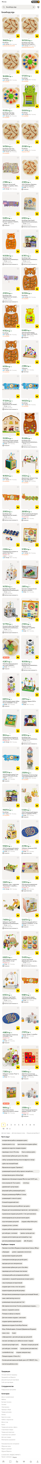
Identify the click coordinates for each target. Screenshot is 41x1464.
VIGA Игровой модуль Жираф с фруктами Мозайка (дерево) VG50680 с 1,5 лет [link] (30, 333)
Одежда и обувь (6, 1409)
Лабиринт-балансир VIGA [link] (29, 848)
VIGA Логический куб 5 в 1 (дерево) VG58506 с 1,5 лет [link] (30, 922)
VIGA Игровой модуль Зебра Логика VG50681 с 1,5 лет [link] (11, 702)
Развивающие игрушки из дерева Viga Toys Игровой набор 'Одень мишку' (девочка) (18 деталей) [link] (10, 738)
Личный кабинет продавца (9, 1375)
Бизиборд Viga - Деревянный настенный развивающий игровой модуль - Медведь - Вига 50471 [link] (10, 514)
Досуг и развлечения (8, 1397)
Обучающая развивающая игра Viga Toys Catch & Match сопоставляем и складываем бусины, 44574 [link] (30, 885)
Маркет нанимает (7, 1449)
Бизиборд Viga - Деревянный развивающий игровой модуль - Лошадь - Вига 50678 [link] (30, 441)
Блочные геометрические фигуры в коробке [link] (29, 589)
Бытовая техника (6, 1402)
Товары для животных (8, 1432)
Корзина (30, 1461)
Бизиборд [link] (5, 42)
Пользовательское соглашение (10, 1443)
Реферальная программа (9, 1389)
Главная (3, 1461)
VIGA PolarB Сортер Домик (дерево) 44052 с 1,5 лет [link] (29, 1110)
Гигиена (4, 1404)
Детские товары (6, 1437)
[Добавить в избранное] (18, 16)
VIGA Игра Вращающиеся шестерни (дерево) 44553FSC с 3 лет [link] (10, 664)
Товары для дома (6, 1412)
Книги (3, 1424)
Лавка (17, 1461)
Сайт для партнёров (7, 1382)
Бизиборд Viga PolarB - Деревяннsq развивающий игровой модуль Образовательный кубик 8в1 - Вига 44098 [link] (11, 589)
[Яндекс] (14, 1457)
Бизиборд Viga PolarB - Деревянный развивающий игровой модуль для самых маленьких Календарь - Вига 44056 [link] (30, 221)
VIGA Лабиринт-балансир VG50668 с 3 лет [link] (10, 1035)
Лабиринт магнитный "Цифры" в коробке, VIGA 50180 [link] (10, 185)
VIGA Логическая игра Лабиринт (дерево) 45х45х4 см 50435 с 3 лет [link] (30, 1074)
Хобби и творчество (7, 1419)
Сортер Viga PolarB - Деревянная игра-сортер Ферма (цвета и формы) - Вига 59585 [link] (29, 960)
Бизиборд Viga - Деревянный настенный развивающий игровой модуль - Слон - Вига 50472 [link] (10, 403)
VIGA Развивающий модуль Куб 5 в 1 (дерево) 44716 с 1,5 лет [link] (30, 812)
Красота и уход (6, 1417)
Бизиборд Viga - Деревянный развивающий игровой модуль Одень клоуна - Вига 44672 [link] (30, 738)
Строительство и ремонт (9, 1434)
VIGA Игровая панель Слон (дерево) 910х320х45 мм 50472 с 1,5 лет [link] (10, 775)
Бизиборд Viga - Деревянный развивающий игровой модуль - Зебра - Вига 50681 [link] (30, 664)
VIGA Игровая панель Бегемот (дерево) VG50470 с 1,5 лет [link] (11, 221)
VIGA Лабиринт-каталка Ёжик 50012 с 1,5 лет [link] (10, 960)
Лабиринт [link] (25, 368)
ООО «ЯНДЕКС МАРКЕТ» (13, 1454)
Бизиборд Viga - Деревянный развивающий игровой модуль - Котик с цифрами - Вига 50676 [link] (11, 258)
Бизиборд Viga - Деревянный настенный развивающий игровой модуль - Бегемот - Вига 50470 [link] (9, 296)
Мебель (4, 1399)
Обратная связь (6, 1446)
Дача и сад (5, 1422)
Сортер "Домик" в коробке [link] (29, 1034)
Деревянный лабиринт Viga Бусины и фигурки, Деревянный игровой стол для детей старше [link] (30, 478)
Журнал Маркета (6, 1451)
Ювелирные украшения (8, 1439)
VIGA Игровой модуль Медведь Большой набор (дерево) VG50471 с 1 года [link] (29, 997)
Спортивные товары (7, 1429)
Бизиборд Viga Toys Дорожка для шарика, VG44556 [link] (28, 43)
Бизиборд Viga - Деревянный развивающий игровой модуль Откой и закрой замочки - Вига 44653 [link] (30, 258)
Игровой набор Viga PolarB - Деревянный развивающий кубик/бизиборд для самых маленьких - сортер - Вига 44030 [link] (11, 627)
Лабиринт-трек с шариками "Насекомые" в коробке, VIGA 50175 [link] (11, 885)
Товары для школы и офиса (9, 1427)
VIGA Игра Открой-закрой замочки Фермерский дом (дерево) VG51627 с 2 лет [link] (10, 441)
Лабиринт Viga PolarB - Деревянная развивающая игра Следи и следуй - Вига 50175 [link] (11, 922)
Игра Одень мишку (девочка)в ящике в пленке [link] (10, 1110)
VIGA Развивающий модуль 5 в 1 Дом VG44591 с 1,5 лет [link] (11, 849)
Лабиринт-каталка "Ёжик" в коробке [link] (11, 1074)
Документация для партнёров (10, 1380)
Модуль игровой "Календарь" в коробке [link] (28, 627)
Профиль (37, 1461)
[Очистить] (33, 7)
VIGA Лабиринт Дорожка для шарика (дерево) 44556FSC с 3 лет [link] (29, 185)
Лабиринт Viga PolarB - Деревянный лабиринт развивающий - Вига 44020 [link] (11, 997)
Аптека (4, 1414)
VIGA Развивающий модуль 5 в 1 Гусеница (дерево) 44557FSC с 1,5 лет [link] (30, 514)
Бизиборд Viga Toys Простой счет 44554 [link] (8, 113)
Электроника (5, 1407)
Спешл (10, 1461)
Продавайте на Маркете (9, 1377)
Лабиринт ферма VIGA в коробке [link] (29, 702)
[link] (14, 1140)
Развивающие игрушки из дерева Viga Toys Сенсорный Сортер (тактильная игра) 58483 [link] (10, 552)
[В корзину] (18, 36)
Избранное (23, 1461)
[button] (38, 7)
